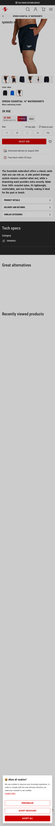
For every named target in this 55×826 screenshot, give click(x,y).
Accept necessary (27, 810)
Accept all (27, 818)
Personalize (28, 803)
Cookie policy (10, 793)
